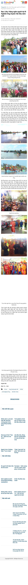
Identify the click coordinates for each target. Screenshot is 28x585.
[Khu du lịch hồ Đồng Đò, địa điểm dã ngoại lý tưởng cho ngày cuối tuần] (6, 505)
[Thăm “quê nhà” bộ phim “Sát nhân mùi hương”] (20, 445)
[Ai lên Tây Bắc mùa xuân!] (20, 474)
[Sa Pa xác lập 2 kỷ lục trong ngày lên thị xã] (6, 550)
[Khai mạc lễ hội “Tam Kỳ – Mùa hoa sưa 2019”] (7, 430)
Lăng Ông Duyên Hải (13, 389)
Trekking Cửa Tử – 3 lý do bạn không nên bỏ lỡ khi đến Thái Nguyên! (19, 532)
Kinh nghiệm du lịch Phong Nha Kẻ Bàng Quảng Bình (6, 480)
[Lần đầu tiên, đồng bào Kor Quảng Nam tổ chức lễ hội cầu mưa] (20, 430)
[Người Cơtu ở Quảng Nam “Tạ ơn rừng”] (7, 445)
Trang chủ (3, 7)
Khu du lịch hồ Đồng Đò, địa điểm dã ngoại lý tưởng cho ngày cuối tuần (20, 505)
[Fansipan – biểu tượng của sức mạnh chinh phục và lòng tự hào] (20, 461)
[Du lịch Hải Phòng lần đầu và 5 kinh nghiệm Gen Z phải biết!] (6, 523)
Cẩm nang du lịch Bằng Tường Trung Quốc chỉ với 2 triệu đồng (19, 514)
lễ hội (21, 389)
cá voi (5, 389)
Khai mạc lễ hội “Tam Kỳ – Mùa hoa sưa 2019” (7, 436)
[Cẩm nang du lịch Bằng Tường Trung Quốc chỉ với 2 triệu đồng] (6, 514)
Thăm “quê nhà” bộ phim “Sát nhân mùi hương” (19, 451)
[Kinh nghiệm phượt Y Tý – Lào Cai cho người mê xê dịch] (20, 487)
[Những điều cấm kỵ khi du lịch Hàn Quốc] (7, 487)
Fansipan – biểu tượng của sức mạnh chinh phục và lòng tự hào (20, 467)
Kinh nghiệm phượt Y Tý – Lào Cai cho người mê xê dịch (20, 493)
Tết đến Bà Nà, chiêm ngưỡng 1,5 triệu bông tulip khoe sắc (20, 541)
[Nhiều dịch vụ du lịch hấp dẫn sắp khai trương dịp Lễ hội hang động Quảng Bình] (7, 414)
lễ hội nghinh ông (6, 391)
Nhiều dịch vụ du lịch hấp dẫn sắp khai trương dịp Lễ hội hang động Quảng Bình (7, 422)
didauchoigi (14, 399)
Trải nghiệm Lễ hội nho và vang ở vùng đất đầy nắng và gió (19, 420)
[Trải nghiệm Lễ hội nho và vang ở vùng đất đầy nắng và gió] (20, 414)
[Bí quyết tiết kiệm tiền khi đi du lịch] (7, 461)
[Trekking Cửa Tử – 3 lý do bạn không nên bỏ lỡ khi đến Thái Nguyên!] (6, 532)
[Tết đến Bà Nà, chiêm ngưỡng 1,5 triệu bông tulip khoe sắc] (6, 541)
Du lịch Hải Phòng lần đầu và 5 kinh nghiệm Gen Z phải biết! (19, 523)
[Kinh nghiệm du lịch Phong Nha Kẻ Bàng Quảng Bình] (7, 474)
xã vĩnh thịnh (15, 391)
